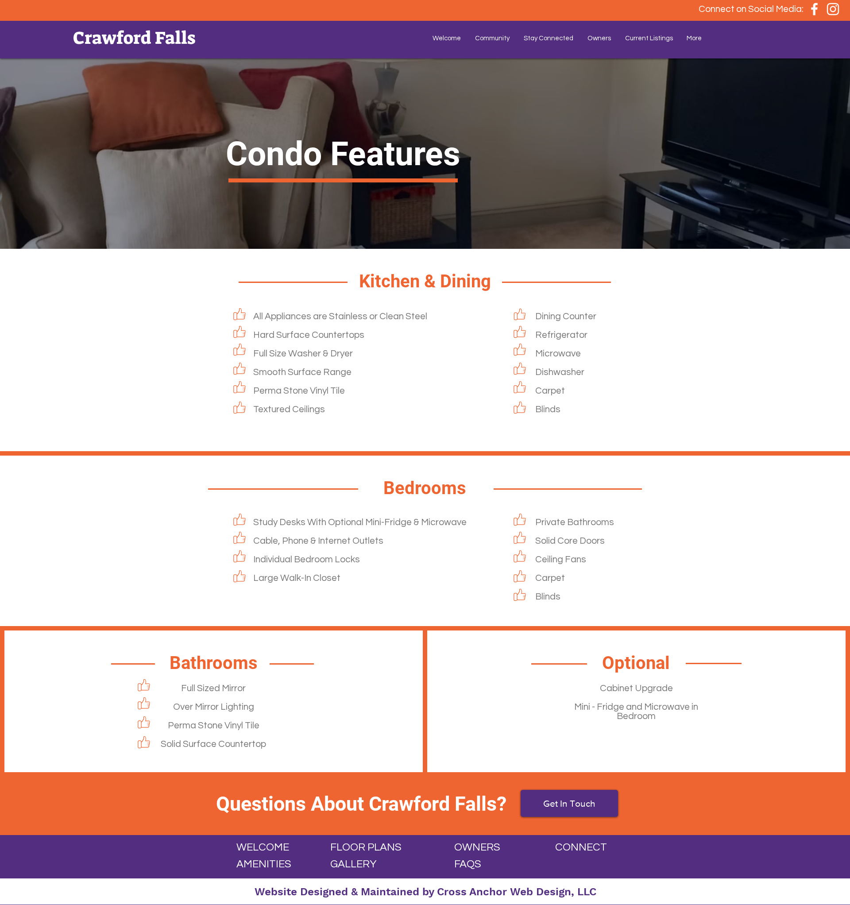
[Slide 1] (425, 226)
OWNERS (477, 847)
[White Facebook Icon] (814, 9)
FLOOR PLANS (366, 847)
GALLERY (353, 864)
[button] (492, 38)
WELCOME (262, 847)
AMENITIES (263, 864)
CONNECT (581, 847)
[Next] (802, 153)
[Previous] (48, 153)
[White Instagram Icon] (833, 9)
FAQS (467, 864)
